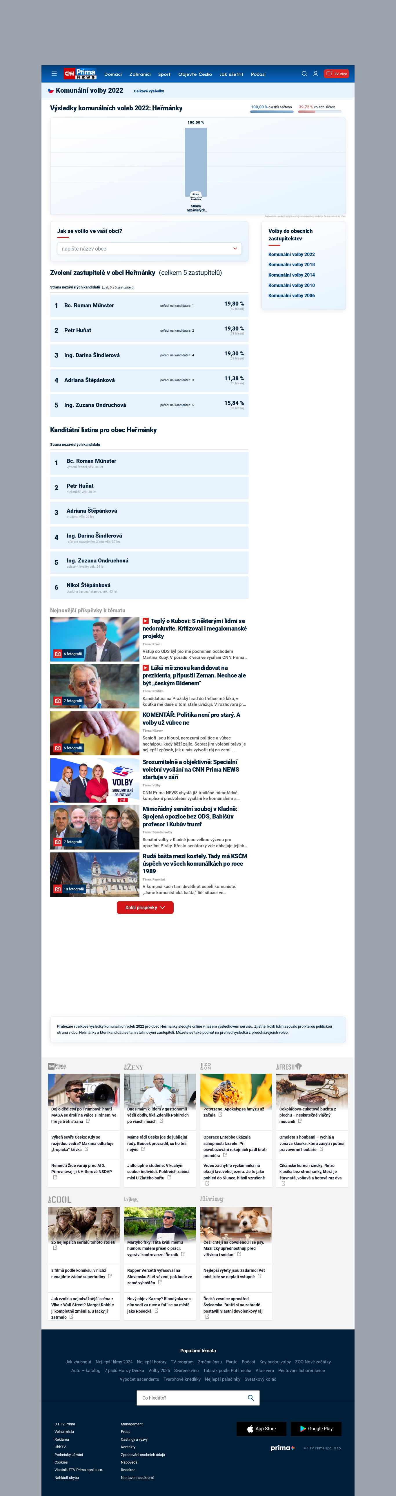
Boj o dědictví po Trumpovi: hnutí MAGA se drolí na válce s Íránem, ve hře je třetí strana (84, 1115)
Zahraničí (140, 74)
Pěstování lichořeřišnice (301, 1370)
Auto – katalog (85, 1370)
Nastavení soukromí (137, 1477)
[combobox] (147, 249)
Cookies (61, 1462)
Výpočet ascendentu (139, 1379)
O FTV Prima (65, 1424)
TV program (182, 1362)
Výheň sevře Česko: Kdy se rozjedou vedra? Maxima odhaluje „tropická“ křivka (82, 1143)
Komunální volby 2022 (291, 254)
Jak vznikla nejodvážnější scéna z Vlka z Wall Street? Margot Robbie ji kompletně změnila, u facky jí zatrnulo (82, 1308)
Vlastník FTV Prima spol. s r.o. (79, 1470)
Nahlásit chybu (67, 1477)
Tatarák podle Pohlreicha (227, 1370)
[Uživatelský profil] (315, 73)
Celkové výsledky (149, 91)
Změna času (210, 1362)
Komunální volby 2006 (291, 295)
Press (125, 1431)
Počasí (258, 74)
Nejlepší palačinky (222, 1379)
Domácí (113, 74)
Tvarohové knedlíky (182, 1379)
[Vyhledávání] (304, 73)
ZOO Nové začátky (313, 1362)
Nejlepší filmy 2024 (114, 1362)
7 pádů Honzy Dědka (124, 1370)
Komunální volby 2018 (291, 264)
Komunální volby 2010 (291, 285)
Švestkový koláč (260, 1379)
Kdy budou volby (275, 1362)
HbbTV (60, 1447)
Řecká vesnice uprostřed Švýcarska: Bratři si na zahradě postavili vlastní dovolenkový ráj (233, 1305)
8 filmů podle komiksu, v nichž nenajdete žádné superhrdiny (78, 1273)
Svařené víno (186, 1370)
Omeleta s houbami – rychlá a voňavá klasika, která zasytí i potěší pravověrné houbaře (311, 1143)
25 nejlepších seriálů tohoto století (83, 1242)
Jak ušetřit (232, 74)
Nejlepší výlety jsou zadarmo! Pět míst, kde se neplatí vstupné (234, 1273)
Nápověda (129, 1462)
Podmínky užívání (69, 1455)
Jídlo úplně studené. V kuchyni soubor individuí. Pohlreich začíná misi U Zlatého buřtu (158, 1171)
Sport (164, 74)
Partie (231, 1362)
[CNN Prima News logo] (80, 73)
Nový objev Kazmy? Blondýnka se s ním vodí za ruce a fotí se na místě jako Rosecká (159, 1305)
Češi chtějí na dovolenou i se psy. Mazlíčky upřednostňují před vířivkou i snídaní (234, 1248)
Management (132, 1424)
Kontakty (128, 1447)
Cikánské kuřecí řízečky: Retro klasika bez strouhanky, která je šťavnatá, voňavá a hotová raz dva (310, 1171)
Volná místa (64, 1431)
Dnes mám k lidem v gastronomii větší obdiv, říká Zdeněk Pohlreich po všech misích (158, 1115)
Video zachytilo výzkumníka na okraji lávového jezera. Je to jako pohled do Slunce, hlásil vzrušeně (234, 1171)
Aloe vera (265, 1370)
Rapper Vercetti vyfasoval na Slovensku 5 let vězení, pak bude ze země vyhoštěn (159, 1276)
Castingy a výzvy (134, 1439)
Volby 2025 (159, 1370)
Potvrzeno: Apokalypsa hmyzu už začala (234, 1112)
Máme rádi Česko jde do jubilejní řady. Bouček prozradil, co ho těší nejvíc (157, 1143)
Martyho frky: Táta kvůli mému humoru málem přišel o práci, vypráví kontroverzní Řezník (155, 1248)
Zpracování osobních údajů (143, 1455)
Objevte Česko (195, 74)
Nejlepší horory (151, 1362)
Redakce (128, 1470)
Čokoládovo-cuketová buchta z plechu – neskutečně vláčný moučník (307, 1115)
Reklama (62, 1439)
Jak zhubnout (78, 1362)
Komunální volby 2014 (291, 275)
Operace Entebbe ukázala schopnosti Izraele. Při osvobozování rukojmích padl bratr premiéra (235, 1146)
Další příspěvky (142, 907)
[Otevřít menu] (54, 73)
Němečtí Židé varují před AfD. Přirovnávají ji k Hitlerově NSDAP (81, 1168)
